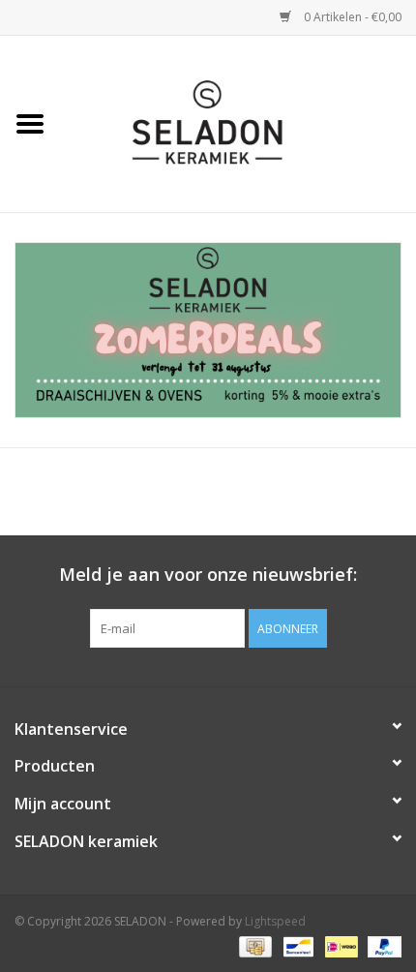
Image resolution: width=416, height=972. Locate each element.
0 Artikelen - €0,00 (351, 17)
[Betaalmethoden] (253, 945)
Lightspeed (275, 921)
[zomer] (208, 330)
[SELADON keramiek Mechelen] (238, 122)
